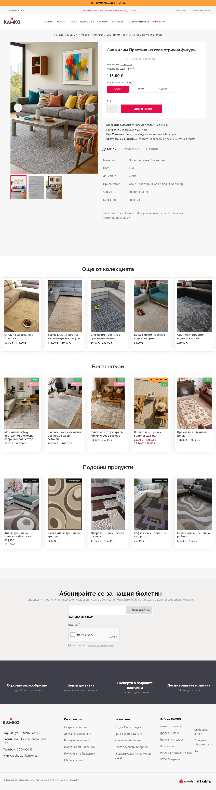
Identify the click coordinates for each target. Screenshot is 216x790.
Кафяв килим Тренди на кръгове (64, 535)
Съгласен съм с (93, 645)
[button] (18, 107)
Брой (109, 101)
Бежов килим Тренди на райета (193, 535)
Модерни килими (92, 34)
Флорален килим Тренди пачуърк (107, 535)
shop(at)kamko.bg (26, 755)
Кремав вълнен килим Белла (192, 434)
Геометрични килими (116, 217)
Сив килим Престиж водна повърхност (190, 336)
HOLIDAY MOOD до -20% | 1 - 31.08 (108, 3)
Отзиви (152, 149)
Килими (72, 34)
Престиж (126, 64)
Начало (58, 34)
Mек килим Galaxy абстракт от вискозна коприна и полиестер (18, 436)
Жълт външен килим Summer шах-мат (147, 434)
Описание (131, 149)
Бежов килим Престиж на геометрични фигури (64, 336)
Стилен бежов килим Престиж (18, 336)
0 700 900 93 (25, 749)
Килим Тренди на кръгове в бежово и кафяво (17, 537)
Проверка (73, 624)
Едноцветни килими (172, 213)
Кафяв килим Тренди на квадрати (150, 535)
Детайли (109, 149)
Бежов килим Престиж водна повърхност (149, 336)
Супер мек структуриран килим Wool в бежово (107, 434)
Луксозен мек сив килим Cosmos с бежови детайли (64, 436)
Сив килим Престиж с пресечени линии (105, 336)
